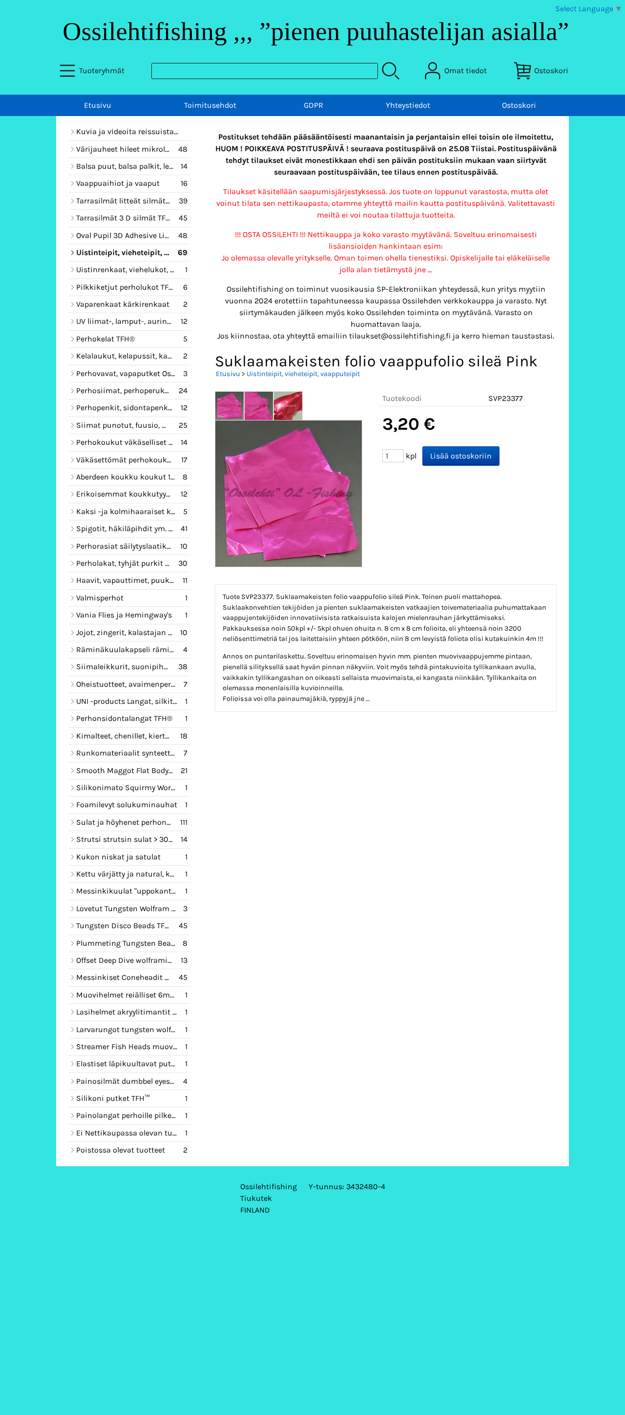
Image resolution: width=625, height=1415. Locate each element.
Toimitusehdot (210, 105)
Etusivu (97, 105)
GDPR (313, 105)
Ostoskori (519, 105)
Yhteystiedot (408, 105)
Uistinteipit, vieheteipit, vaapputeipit (303, 374)
